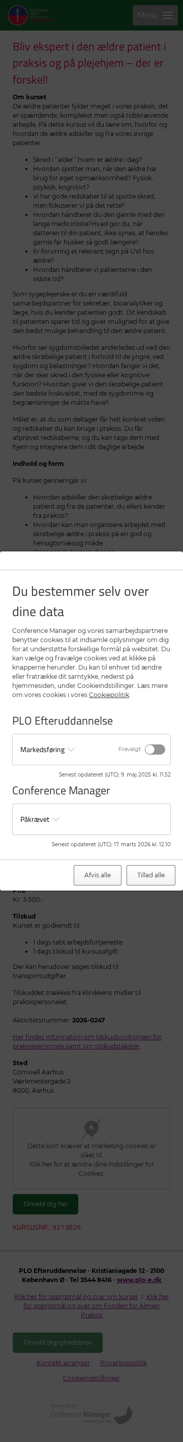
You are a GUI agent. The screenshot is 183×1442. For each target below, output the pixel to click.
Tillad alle (151, 875)
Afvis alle (97, 875)
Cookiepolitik (109, 695)
